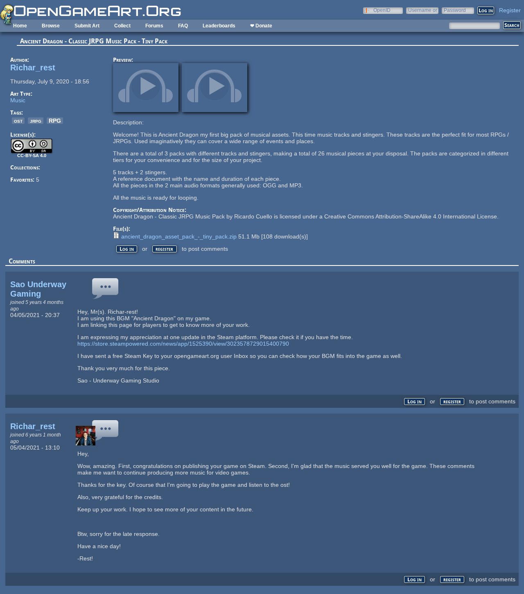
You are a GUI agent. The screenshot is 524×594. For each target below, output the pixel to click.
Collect (122, 26)
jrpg (35, 120)
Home (20, 26)
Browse (51, 26)
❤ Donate (261, 26)
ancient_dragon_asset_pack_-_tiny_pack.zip (179, 236)
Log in (127, 249)
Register (510, 10)
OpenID (382, 10)
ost (18, 120)
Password (455, 10)
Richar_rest (32, 67)
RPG (55, 120)
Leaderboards (219, 26)
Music (17, 100)
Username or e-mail (422, 10)
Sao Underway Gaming (38, 289)
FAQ (183, 26)
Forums (154, 26)
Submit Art (87, 26)
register (164, 249)
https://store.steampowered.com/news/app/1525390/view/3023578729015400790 (183, 343)
